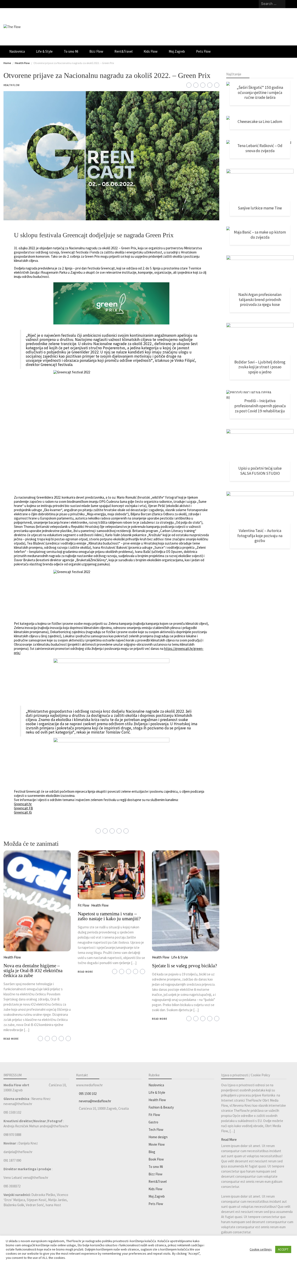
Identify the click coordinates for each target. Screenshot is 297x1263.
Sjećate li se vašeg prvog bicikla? (184, 965)
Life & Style (44, 51)
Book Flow (156, 1159)
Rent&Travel (123, 51)
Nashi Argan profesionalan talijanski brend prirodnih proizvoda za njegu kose (259, 299)
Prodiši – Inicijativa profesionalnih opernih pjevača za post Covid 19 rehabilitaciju (260, 405)
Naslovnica (17, 51)
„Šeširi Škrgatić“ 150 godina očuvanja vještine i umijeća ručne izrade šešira (260, 92)
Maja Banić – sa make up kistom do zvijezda (260, 235)
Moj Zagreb (177, 51)
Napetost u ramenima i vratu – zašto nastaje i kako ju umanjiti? (109, 916)
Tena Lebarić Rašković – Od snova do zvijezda (259, 148)
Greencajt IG (23, 812)
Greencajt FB (23, 808)
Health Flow (11, 85)
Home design (158, 1137)
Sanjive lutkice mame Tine (260, 208)
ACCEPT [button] (283, 1249)
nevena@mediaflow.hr (95, 1101)
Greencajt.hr (23, 804)
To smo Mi (71, 51)
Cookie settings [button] (261, 1249)
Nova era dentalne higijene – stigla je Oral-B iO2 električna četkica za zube (32, 970)
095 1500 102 (88, 1093)
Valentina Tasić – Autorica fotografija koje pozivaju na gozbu (259, 535)
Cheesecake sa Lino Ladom (260, 121)
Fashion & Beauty (161, 1107)
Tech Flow (155, 1129)
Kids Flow (151, 51)
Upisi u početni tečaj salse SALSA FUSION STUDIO (260, 471)
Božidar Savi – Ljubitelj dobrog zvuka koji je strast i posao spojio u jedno (259, 367)
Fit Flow (83, 905)
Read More (11, 1038)
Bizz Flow (96, 51)
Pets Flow (203, 51)
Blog (151, 1152)
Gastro (153, 1122)
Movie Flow (156, 1144)
